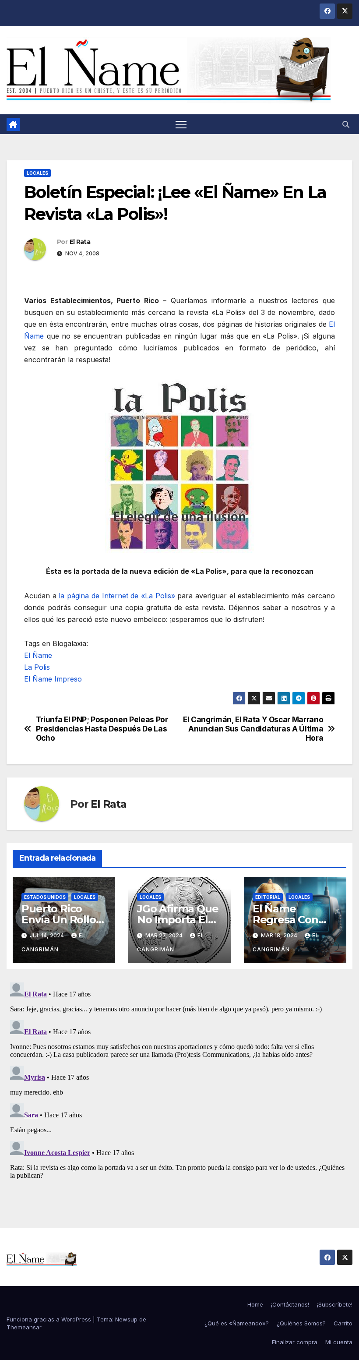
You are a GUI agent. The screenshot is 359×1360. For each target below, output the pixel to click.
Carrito (343, 1323)
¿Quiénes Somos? (301, 1323)
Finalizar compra (294, 1342)
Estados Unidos (45, 897)
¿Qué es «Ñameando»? (236, 1323)
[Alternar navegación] (181, 124)
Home (255, 1304)
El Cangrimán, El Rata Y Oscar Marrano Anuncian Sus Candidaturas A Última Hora (253, 728)
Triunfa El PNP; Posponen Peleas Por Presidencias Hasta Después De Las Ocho (102, 728)
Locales (37, 173)
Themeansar (24, 1327)
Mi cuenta (338, 1342)
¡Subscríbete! (334, 1304)
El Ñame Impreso (53, 679)
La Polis (37, 667)
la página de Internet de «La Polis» (117, 595)
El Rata (80, 242)
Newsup (126, 1319)
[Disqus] (179, 1088)
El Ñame (38, 655)
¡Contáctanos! (290, 1304)
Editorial (267, 897)
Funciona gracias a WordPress (50, 1319)
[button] (345, 124)
